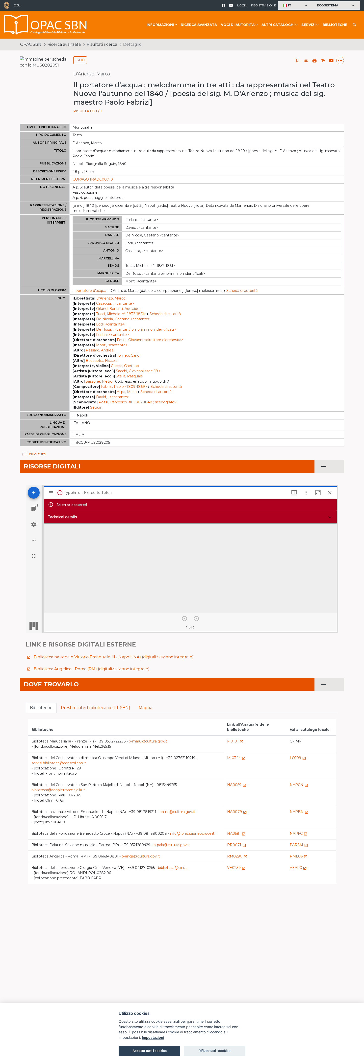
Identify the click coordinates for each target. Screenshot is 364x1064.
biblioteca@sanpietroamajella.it (58, 790)
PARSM (299, 845)
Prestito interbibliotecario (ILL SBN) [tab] (95, 707)
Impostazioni (153, 1037)
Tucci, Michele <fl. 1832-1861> (121, 314)
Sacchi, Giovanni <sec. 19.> (138, 371)
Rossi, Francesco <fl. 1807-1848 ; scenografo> (137, 402)
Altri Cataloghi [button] (277, 25)
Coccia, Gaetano (125, 366)
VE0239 (236, 867)
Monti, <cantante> (112, 345)
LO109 (298, 758)
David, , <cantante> (112, 397)
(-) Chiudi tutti (34, 454)
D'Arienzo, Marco (111, 298)
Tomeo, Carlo (128, 355)
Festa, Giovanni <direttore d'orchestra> (150, 340)
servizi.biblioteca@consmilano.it (58, 763)
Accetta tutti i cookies (149, 1051)
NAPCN (299, 785)
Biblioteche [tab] (41, 707)
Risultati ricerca (102, 44)
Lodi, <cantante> (110, 324)
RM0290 (237, 856)
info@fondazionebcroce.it (192, 833)
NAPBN (299, 812)
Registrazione (263, 5)
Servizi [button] (308, 25)
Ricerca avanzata (199, 25)
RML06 (299, 856)
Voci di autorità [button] (238, 25)
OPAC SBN (30, 44)
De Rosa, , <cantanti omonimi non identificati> (136, 329)
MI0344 (236, 758)
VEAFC (298, 867)
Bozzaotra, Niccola (102, 360)
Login (242, 5)
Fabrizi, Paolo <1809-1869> (124, 386)
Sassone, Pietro (99, 381)
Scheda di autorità (242, 290)
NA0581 (236, 833)
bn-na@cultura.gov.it (177, 812)
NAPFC (299, 833)
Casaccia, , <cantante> (115, 303)
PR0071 (236, 845)
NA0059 (236, 785)
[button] (295, 5)
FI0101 (235, 741)
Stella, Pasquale (129, 376)
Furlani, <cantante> (112, 334)
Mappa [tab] (145, 707)
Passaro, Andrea (99, 350)
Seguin (96, 407)
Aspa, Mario (127, 392)
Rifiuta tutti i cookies (214, 1051)
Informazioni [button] (160, 25)
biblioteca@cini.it (172, 867)
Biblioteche (334, 25)
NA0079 (237, 812)
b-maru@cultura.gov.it (148, 741)
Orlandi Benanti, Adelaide (117, 308)
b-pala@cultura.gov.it (172, 845)
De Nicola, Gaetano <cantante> (123, 319)
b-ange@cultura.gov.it (141, 856)
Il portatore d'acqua (89, 290)
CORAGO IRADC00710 (93, 179)
